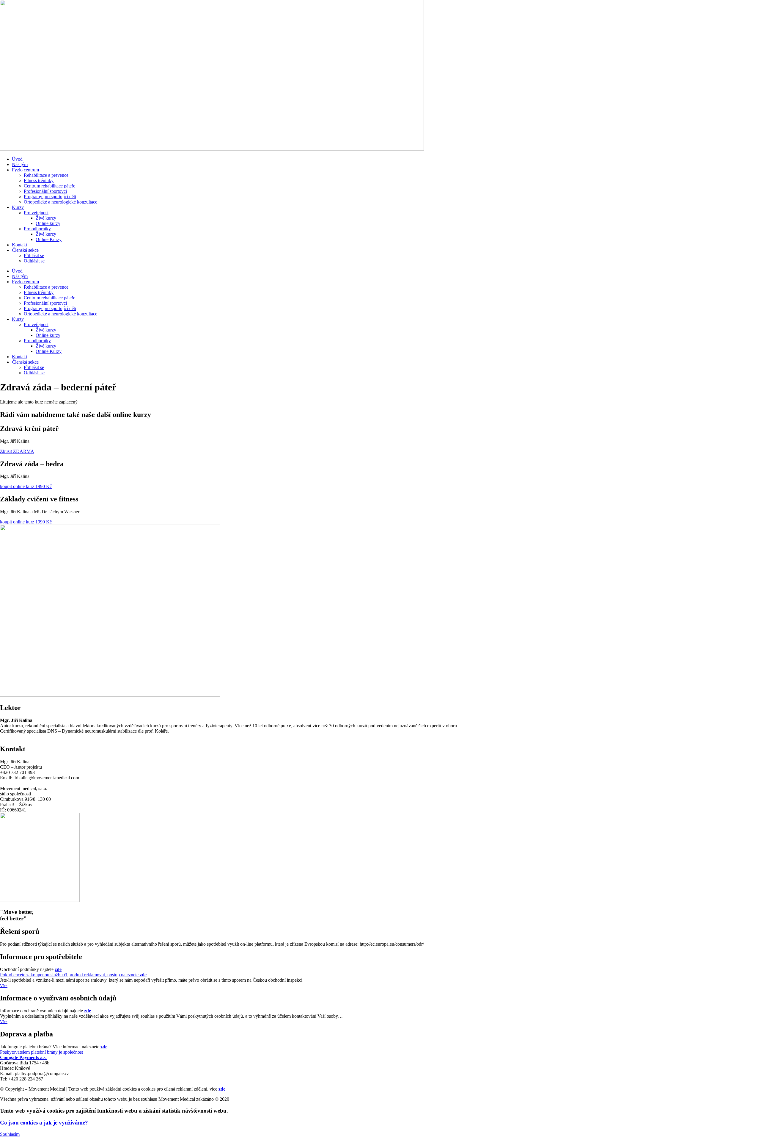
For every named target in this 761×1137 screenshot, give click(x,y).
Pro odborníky (37, 228)
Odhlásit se (34, 260)
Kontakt (19, 244)
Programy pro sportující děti (50, 196)
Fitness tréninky (39, 180)
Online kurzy (48, 223)
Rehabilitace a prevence (46, 175)
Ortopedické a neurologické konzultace (60, 201)
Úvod (17, 159)
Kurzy (18, 207)
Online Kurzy (49, 239)
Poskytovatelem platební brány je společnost (53, 1049)
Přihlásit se (34, 255)
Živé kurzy (46, 217)
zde (221, 1088)
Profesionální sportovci (45, 191)
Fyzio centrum (25, 169)
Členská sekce (25, 250)
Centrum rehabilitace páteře (49, 185)
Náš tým (20, 164)
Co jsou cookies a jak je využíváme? (44, 1122)
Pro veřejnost (36, 212)
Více (3, 985)
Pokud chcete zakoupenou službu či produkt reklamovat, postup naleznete (70, 972)
